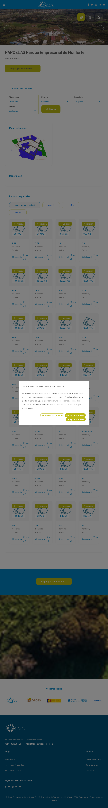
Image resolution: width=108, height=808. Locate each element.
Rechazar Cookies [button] (75, 415)
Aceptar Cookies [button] (76, 419)
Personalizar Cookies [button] (52, 415)
